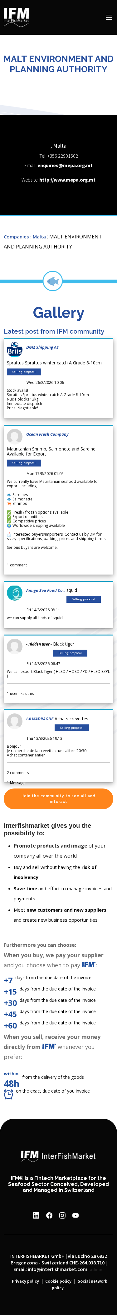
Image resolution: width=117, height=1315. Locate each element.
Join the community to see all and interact (58, 799)
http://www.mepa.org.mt (67, 180)
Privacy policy (25, 1281)
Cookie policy (58, 1281)
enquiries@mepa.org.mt (65, 165)
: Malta (38, 236)
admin (96, 1270)
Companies (16, 236)
